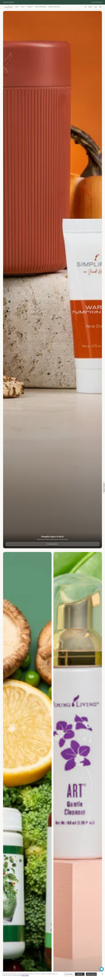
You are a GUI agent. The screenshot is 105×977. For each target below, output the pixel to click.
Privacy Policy (25, 975)
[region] (52, 974)
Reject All (79, 974)
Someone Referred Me (96, 2)
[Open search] (85, 7)
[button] (102, 969)
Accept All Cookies (91, 974)
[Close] (102, 974)
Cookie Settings (69, 974)
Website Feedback (104, 487)
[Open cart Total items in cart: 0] (100, 7)
